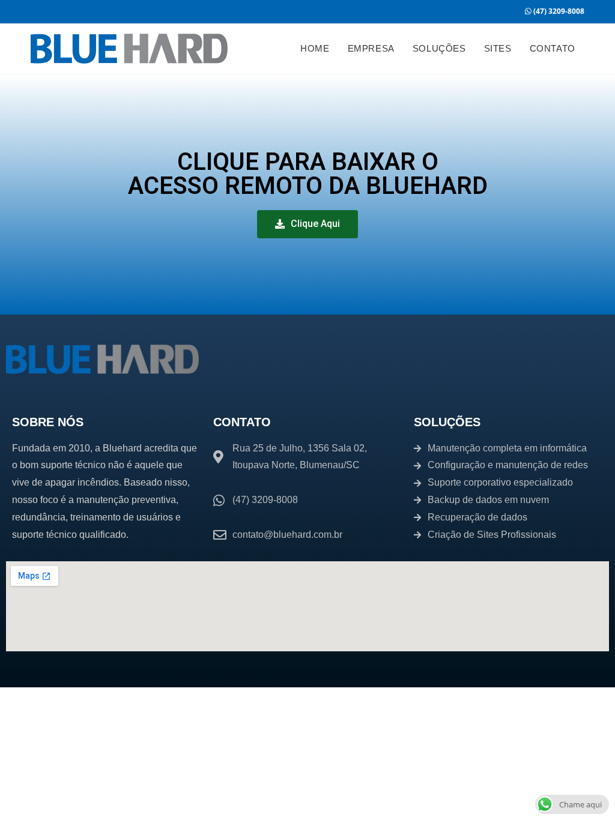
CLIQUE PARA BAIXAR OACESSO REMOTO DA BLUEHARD (308, 174)
